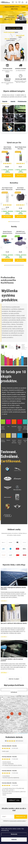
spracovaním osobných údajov (18, 821)
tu (8, 830)
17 (20, 265)
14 (17, 265)
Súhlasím (14, 839)
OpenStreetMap (20, 733)
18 (21, 265)
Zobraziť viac (14, 800)
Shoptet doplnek (25, 733)
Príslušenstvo (22, 101)
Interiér (13, 101)
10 (18, 221)
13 (16, 265)
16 (19, 265)
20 (23, 265)
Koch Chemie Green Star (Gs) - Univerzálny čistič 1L (20, 148)
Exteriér (4, 101)
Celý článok (4, 600)
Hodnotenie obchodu (14, 737)
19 (22, 265)
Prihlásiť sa (20, 816)
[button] (1, 16)
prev (1, 204)
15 (18, 265)
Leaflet (15, 733)
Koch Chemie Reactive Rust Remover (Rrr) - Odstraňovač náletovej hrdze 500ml (7, 148)
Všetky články (14, 679)
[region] (14, 714)
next (26, 204)
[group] (7, 161)
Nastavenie (14, 834)
